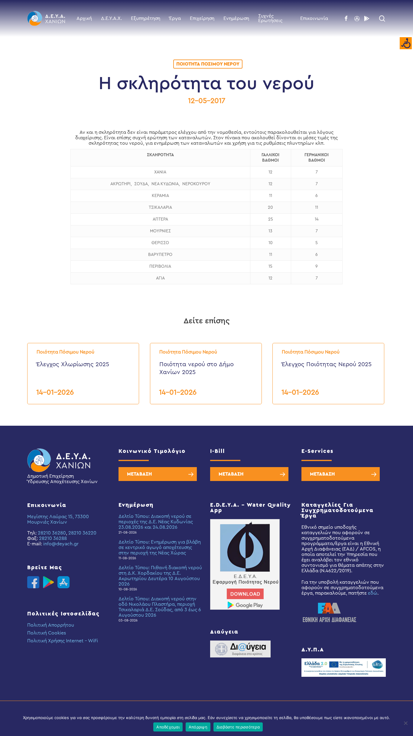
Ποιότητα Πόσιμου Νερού (207, 64)
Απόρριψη (198, 727)
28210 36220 (82, 533)
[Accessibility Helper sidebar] (405, 43)
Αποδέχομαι (168, 727)
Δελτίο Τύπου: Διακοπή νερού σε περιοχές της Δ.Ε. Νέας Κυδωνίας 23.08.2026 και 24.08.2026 (156, 522)
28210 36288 (53, 538)
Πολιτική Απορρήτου (50, 625)
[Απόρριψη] (405, 723)
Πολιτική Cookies (46, 633)
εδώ (372, 593)
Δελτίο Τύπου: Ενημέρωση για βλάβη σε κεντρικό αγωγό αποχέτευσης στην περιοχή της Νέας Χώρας (160, 547)
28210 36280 (52, 533)
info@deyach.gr (61, 543)
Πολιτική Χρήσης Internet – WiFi (62, 640)
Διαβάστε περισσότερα (238, 727)
